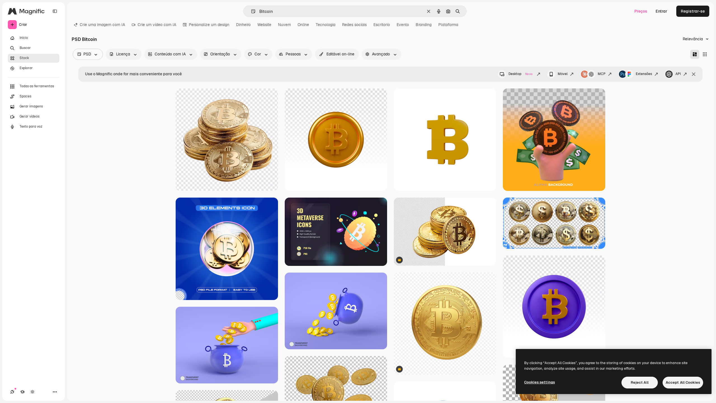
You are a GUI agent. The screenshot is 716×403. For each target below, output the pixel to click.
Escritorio (381, 24)
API (678, 74)
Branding (424, 24)
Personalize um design (209, 24)
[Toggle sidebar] (54, 11)
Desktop (520, 74)
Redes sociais (354, 24)
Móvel (562, 74)
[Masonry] (694, 54)
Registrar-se (693, 11)
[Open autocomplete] (251, 11)
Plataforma (448, 24)
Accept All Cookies (683, 382)
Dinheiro (243, 24)
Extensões (644, 74)
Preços (640, 11)
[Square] (704, 54)
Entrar (661, 11)
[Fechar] (693, 74)
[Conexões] (12, 391)
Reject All (640, 382)
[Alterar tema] (32, 391)
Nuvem (284, 24)
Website (264, 24)
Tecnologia (325, 24)
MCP (602, 74)
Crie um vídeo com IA (157, 24)
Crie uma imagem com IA (102, 24)
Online (303, 24)
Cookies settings (539, 382)
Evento (403, 24)
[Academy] (22, 391)
